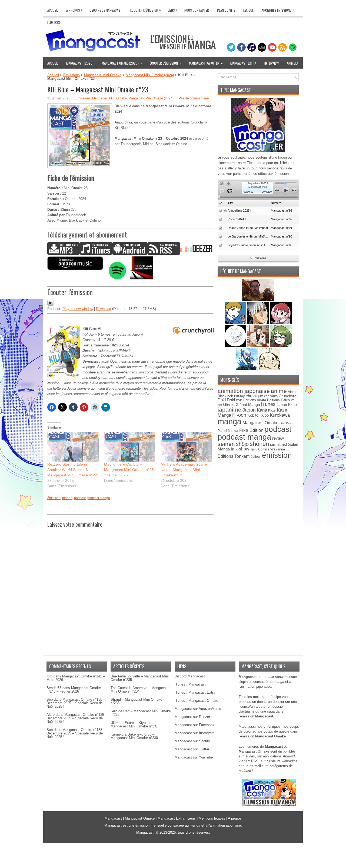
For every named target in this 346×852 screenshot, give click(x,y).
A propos (235, 818)
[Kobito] (258, 300)
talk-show (240, 449)
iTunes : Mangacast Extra (195, 692)
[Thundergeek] (236, 322)
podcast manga (98, 498)
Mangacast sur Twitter (192, 749)
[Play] (50, 305)
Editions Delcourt (280, 400)
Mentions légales (212, 818)
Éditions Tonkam (233, 456)
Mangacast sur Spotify (192, 741)
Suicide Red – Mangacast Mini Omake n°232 (141, 713)
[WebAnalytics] (173, 850)
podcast (80, 498)
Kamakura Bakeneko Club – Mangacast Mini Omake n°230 (134, 736)
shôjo (242, 444)
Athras (292, 392)
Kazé (272, 410)
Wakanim (277, 449)
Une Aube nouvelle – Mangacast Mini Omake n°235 (140, 678)
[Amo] (281, 345)
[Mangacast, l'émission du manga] (269, 805)
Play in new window (77, 309)
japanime (229, 409)
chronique (254, 396)
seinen (226, 444)
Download (103, 309)
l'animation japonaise (224, 825)
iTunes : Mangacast (190, 684)
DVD (239, 400)
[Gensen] (269, 368)
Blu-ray (239, 396)
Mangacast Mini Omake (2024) (150, 75)
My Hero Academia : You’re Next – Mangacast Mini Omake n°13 (184, 469)
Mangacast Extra (243, 63)
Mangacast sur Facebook (194, 725)
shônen (259, 443)
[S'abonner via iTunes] (96, 254)
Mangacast (113, 818)
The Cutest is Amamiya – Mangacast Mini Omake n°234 (140, 689)
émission (54, 498)
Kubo (264, 415)
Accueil (52, 10)
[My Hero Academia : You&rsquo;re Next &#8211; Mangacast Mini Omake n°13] (186, 447)
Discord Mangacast (190, 676)
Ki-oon (239, 415)
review (278, 438)
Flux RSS (53, 22)
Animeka (292, 63)
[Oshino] (258, 345)
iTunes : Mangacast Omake (196, 701)
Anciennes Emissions (278, 9)
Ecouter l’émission (145, 9)
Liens (173, 9)
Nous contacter (196, 10)
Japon (249, 410)
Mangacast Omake (260, 422)
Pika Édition (251, 430)
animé (279, 391)
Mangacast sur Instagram (195, 733)
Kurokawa (280, 415)
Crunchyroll (288, 396)
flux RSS (251, 761)
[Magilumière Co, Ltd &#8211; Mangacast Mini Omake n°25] (129, 447)
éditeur (256, 456)
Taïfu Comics (259, 449)
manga (67, 498)
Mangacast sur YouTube (194, 757)
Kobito (252, 415)
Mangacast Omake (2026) (122, 63)
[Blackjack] (258, 322)
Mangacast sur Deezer (192, 717)
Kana (262, 410)
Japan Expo (287, 404)
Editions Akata (254, 400)
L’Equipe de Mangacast (105, 10)
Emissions (71, 75)
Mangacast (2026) (80, 63)
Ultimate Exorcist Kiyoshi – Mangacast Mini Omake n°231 (134, 724)
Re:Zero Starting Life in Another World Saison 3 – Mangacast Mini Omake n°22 (72, 469)
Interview (271, 63)
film (220, 404)
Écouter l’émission (165, 63)
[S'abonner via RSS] (164, 254)
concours (271, 396)
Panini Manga (228, 430)
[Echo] (247, 368)
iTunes (268, 404)
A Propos (74, 9)
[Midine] (281, 322)
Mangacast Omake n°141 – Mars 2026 (75, 678)
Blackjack (225, 396)
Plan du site (226, 10)
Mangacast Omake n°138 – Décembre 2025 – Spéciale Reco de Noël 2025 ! (75, 703)
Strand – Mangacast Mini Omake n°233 (136, 701)
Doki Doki (226, 400)
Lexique (248, 10)
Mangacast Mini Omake (102, 75)
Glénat (229, 404)
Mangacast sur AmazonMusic (198, 709)
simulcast (278, 444)
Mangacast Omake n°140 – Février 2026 (73, 689)
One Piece (286, 423)
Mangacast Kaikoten (206, 63)
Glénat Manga (248, 405)
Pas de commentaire (194, 98)
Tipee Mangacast (235, 90)
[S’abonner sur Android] (130, 254)
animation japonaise (244, 391)
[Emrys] (236, 345)
